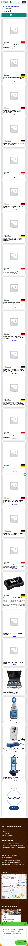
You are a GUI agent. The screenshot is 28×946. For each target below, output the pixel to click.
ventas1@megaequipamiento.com (12, 862)
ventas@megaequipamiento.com (12, 860)
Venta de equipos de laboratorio (11, 843)
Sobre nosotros (7, 833)
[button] (25, 924)
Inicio (2, 6)
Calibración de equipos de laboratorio (13, 845)
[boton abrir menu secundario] (25, 474)
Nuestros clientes (8, 835)
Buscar (24, 2)
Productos (15, 15)
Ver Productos (14, 808)
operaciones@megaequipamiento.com (13, 864)
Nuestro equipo (7, 831)
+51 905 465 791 (7, 858)
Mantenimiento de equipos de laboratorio (14, 847)
